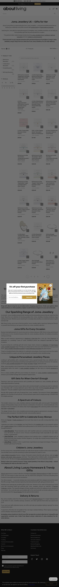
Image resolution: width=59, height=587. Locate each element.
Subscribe (29, 297)
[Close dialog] (50, 285)
